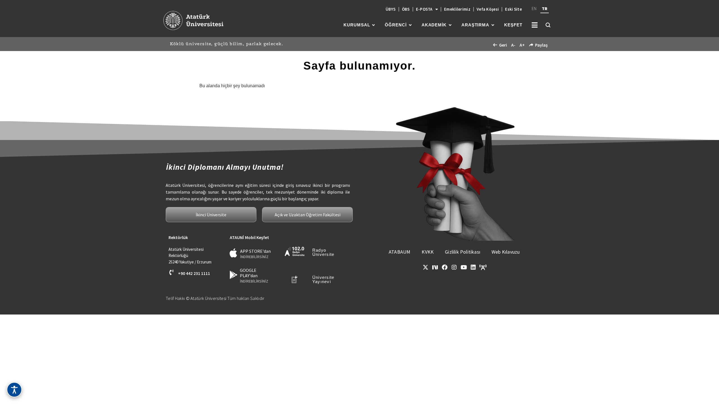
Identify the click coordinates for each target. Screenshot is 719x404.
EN (534, 8)
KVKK (428, 252)
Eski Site (513, 9)
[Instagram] (454, 267)
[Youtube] (463, 267)
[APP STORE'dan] (233, 253)
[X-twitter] (425, 267)
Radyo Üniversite (323, 252)
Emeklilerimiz (457, 9)
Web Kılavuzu (506, 252)
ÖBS (406, 9)
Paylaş (541, 45)
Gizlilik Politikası (462, 252)
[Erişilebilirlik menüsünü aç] (14, 389)
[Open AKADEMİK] (450, 25)
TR (544, 8)
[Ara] (548, 25)
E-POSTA (424, 9)
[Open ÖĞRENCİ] (410, 25)
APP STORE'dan (255, 251)
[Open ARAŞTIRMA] (493, 25)
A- (513, 45)
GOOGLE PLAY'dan (249, 272)
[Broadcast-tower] (483, 267)
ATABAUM (399, 252)
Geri (503, 45)
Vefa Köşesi (488, 9)
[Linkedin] (473, 267)
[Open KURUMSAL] (373, 25)
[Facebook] (444, 267)
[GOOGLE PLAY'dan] (233, 275)
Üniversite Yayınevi (323, 279)
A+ (522, 45)
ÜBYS (391, 9)
